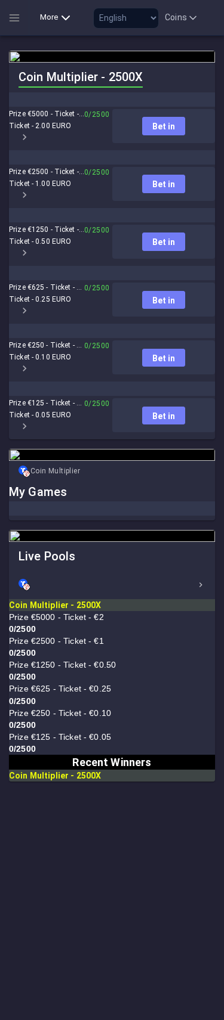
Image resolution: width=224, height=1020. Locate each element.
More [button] (49, 17)
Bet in (163, 126)
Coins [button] (176, 17)
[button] (112, 585)
